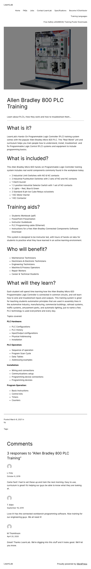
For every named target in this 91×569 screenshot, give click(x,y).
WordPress (82, 564)
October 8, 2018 (13, 476)
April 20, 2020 (13, 536)
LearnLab (8, 5)
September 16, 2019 (15, 508)
